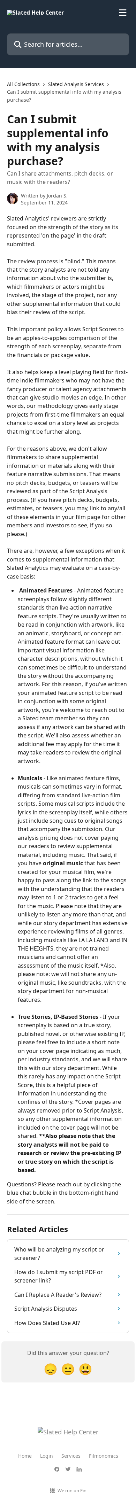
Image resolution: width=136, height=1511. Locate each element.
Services (71, 1455)
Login (46, 1455)
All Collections (23, 84)
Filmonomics (103, 1455)
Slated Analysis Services (76, 84)
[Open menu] (122, 12)
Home (25, 1455)
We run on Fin (72, 1490)
